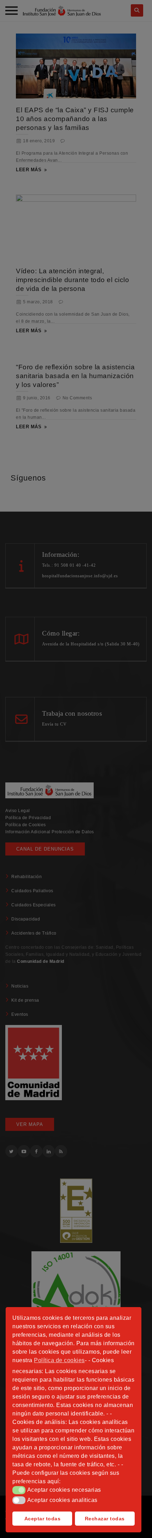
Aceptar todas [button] (42, 1518)
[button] (18, 1490)
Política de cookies (59, 1360)
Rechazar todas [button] (105, 1518)
